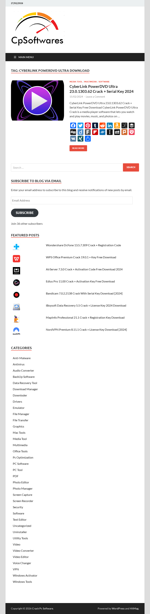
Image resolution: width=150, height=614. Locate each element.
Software (104, 81)
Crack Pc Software (42, 608)
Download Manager (25, 389)
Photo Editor (21, 482)
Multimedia (90, 81)
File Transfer (20, 420)
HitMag (134, 608)
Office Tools (20, 451)
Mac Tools (19, 432)
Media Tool (76, 81)
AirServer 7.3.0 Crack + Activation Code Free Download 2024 (84, 269)
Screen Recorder (23, 501)
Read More (77, 147)
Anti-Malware (22, 358)
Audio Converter (23, 370)
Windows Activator (25, 575)
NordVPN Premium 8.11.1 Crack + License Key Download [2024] (86, 329)
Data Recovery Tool (25, 383)
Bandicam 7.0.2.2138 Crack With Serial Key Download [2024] (84, 293)
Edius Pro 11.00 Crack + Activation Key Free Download (80, 281)
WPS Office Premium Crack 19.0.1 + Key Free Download (81, 257)
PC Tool (17, 470)
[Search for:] (75, 167)
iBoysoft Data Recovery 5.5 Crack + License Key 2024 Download (86, 305)
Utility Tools (20, 538)
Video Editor (21, 556)
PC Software (21, 463)
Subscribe (25, 213)
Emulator (19, 407)
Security (18, 507)
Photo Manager (23, 488)
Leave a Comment (95, 96)
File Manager (21, 414)
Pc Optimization (23, 457)
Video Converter (23, 550)
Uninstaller (20, 532)
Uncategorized (22, 525)
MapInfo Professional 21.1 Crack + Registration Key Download (85, 317)
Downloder (20, 395)
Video (16, 544)
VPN (16, 569)
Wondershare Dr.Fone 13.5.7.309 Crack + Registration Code (83, 245)
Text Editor (20, 519)
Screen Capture (22, 494)
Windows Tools (22, 581)
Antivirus (19, 364)
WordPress (118, 608)
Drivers (17, 401)
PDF (15, 476)
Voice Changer (22, 563)
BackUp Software (24, 376)
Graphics (18, 426)
